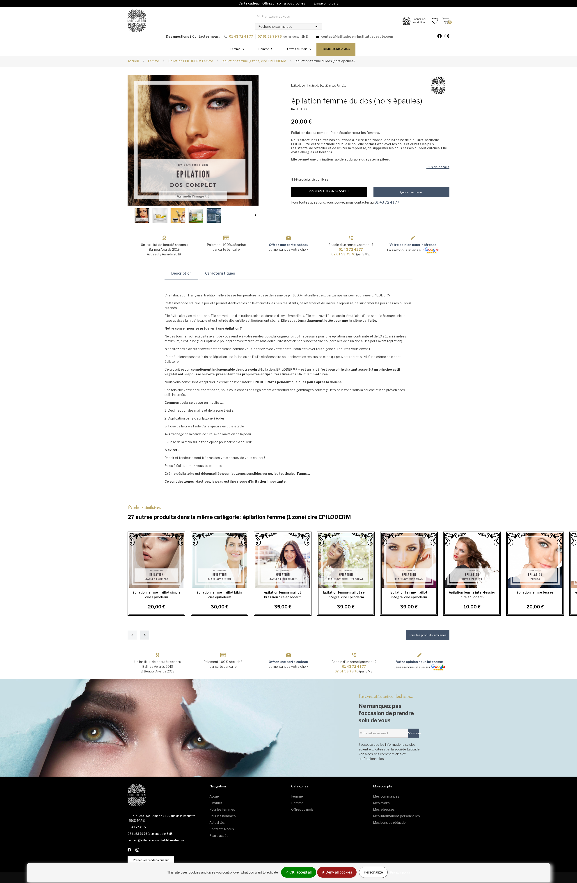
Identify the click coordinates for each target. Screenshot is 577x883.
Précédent (130, 215)
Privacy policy (400, 872)
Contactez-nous (221, 829)
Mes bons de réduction (390, 822)
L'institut (215, 803)
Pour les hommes (222, 816)
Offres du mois (297, 49)
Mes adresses (384, 809)
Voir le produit (155, 560)
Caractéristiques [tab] (220, 273)
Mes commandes (386, 796)
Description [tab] (181, 273)
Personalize (373, 872)
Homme (264, 49)
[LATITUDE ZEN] (137, 20)
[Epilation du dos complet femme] (142, 215)
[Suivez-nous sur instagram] (448, 36)
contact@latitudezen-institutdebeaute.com (357, 36)
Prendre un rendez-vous (329, 191)
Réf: (293, 109)
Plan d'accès (218, 835)
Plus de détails (437, 167)
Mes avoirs (381, 803)
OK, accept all (300, 872)
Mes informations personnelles (396, 816)
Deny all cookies (338, 872)
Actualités (217, 822)
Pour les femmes (222, 809)
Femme (235, 49)
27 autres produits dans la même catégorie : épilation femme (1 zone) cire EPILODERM (239, 512)
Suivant (256, 215)
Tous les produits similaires (427, 635)
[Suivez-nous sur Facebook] (441, 36)
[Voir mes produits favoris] (432, 20)
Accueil (133, 61)
